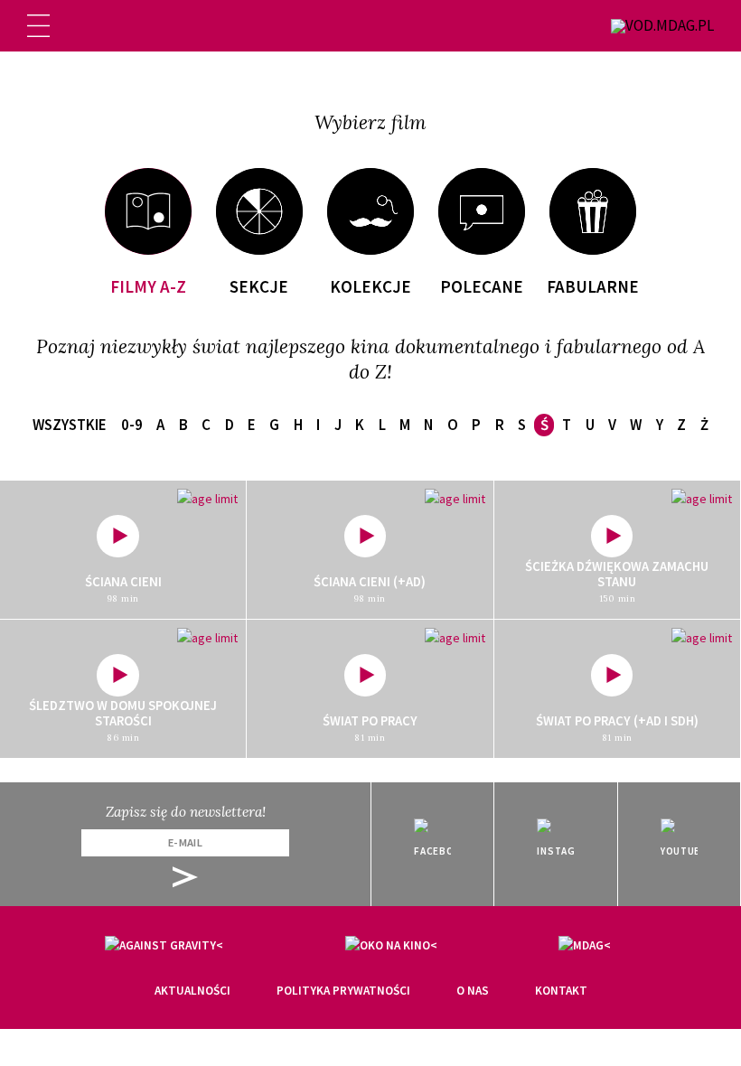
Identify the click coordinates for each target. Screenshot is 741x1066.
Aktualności (192, 990)
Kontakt (561, 990)
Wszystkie (70, 425)
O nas (472, 990)
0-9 (132, 425)
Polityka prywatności (343, 990)
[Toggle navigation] (38, 25)
